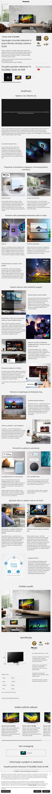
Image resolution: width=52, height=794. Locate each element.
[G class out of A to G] (38, 69)
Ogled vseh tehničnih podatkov (10, 698)
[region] (26, 783)
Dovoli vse (37, 791)
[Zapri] (50, 774)
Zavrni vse (46, 791)
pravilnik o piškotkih (32, 785)
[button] (18, 77)
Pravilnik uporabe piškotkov (27, 113)
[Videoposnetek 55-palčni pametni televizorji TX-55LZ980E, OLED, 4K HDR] (8, 77)
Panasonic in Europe (4, 4)
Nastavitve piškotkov (6, 791)
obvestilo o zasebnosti (41, 785)
